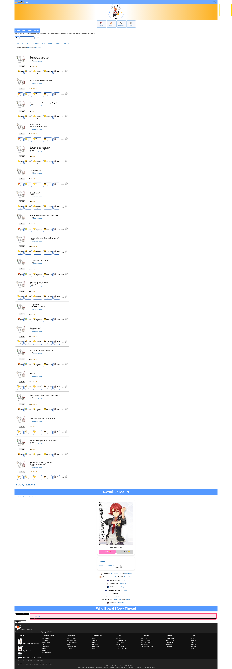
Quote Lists (66, 43)
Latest (58, 43)
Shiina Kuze (110, 566)
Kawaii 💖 (107, 551)
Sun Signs (95, 644)
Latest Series (46, 642)
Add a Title (144, 638)
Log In (26, 2)
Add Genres (144, 644)
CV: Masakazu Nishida (36, 61)
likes (63, 72)
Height (94, 648)
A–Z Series (45, 638)
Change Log (35, 664)
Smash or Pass (170, 640)
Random (50, 43)
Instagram (193, 640)
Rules (50, 664)
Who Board (105, 608)
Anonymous (36, 613)
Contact (193, 648)
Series (43, 43)
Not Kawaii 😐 (125, 551)
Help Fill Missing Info (147, 646)
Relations (94, 638)
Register (50, 632)
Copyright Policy (137, 667)
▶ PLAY (22, 66)
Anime (111, 25)
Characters (121, 25)
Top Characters (71, 640)
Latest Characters (72, 642)
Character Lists (71, 646)
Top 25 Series (120, 646)
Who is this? (36, 616)
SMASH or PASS (21, 497)
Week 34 (20, 646)
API (21, 664)
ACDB (21, 2)
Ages (93, 642)
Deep (57, 72)
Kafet (29, 47)
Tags (43, 644)
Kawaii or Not (33, 497)
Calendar (45, 650)
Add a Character (146, 640)
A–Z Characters (71, 638)
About (17, 664)
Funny (28, 72)
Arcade (131, 25)
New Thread (126, 608)
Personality (95, 640)
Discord (193, 642)
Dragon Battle (122, 583)
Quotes (102, 561)
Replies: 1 (35, 618)
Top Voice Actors (121, 640)
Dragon (123, 580)
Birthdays (101, 25)
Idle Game (169, 646)
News (44, 648)
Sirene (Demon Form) (28, 657)
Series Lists (45, 646)
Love (20, 72)
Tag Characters (145, 642)
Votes (41, 497)
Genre (118, 644)
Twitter (192, 638)
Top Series (45, 640)
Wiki (24, 664)
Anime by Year (46, 652)
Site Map (28, 664)
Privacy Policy (44, 664)
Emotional (37, 72)
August (20, 638)
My (28, 43)
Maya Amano (26, 651)
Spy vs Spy (169, 644)
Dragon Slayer (115, 573)
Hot (23, 43)
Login (45, 632)
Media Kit (193, 644)
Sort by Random (25, 484)
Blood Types (95, 646)
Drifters (38, 47)
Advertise (193, 646)
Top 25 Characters (121, 648)
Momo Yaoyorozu (27, 643)
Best (18, 43)
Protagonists (120, 642)
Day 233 (20, 652)
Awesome (48, 72)
